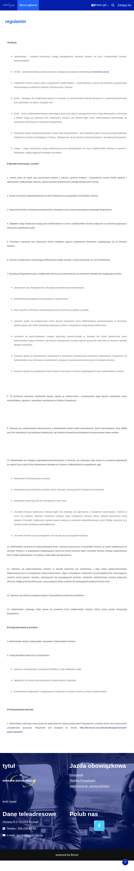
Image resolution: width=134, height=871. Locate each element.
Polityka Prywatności (82, 780)
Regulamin (76, 775)
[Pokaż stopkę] (125, 862)
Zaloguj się (124, 5)
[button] (100, 5)
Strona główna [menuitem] (28, 5)
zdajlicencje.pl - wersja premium (89, 786)
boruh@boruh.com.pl (30, 835)
